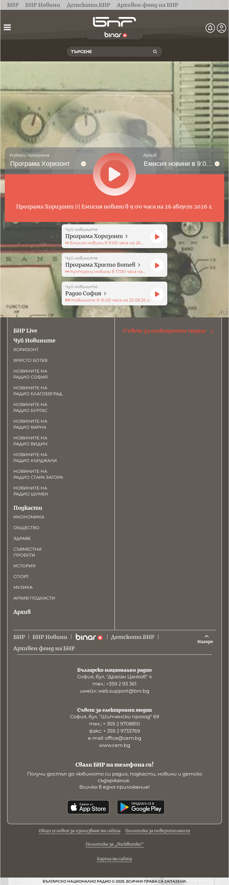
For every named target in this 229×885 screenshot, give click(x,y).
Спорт (21, 576)
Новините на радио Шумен (30, 491)
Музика (23, 587)
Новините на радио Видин (30, 441)
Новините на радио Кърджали (35, 457)
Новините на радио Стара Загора (38, 474)
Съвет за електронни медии (164, 330)
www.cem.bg (114, 745)
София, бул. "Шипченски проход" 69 (114, 716)
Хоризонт (25, 349)
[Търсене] (155, 51)
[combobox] (10, 163)
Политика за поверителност (157, 830)
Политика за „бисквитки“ (115, 844)
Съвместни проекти (27, 552)
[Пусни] (157, 236)
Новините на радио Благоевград (37, 390)
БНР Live (25, 330)
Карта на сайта (114, 858)
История (24, 566)
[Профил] (221, 28)
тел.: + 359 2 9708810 (114, 724)
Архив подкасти (34, 598)
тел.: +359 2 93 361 (114, 684)
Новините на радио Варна (30, 424)
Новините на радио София (30, 374)
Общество (26, 527)
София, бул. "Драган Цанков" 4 (114, 676)
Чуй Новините (34, 340)
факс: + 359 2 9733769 (114, 731)
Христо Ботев (30, 360)
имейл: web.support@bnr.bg (114, 691)
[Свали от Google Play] (140, 807)
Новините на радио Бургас (30, 407)
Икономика (28, 517)
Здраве (22, 538)
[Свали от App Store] (88, 807)
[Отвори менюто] (7, 27)
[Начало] (114, 22)
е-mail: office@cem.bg (114, 738)
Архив (22, 611)
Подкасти (27, 507)
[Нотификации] (210, 28)
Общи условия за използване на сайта (79, 830)
